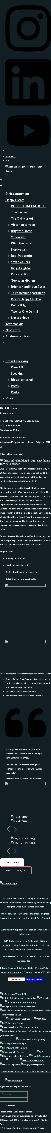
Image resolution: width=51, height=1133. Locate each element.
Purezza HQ (19, 274)
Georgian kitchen (23, 280)
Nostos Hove (20, 317)
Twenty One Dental (24, 311)
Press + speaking (16, 361)
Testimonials (14, 324)
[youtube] (28, 150)
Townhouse (19, 212)
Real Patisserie (21, 255)
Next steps (13, 330)
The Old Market (22, 218)
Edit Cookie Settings (11, 1128)
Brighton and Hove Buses (28, 286)
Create (41, 1128)
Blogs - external (22, 379)
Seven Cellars (20, 262)
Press (15, 386)
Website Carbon (34, 979)
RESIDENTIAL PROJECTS (28, 206)
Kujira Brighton (21, 305)
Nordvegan (19, 249)
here (42, 906)
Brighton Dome (21, 231)
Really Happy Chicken (26, 299)
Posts (15, 392)
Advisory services (17, 336)
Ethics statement (17, 193)
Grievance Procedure (11, 972)
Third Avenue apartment (28, 293)
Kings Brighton (21, 268)
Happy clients (14, 200)
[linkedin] (28, 108)
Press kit (17, 367)
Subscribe (10, 1105)
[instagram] (28, 54)
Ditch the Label (21, 243)
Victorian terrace (23, 224)
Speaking (17, 373)
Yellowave (18, 237)
